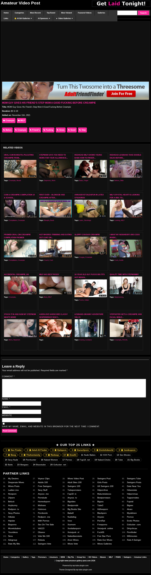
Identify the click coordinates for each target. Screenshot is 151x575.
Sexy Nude (11, 460)
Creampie (9, 120)
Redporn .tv (13, 509)
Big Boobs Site (74, 509)
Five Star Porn (104, 536)
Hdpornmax (132, 494)
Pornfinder (132, 532)
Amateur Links (140, 557)
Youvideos (13, 532)
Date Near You (134, 486)
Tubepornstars (74, 490)
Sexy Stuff (42, 490)
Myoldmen (132, 513)
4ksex (129, 509)
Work (53, 180)
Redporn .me (44, 517)
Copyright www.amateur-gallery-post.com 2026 (75, 561)
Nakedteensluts (75, 536)
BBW (63, 557)
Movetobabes (14, 528)
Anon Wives (73, 540)
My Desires (13, 478)
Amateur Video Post (20, 3)
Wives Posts (13, 486)
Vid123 (41, 528)
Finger (86, 180)
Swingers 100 (74, 486)
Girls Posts (102, 482)
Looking (117, 220)
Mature (103, 557)
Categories (15, 557)
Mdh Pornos (43, 521)
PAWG (118, 557)
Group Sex (81, 557)
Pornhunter (29, 460)
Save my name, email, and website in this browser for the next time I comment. (51, 426)
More (10, 340)
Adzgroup (12, 540)
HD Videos (92, 557)
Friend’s (36, 130)
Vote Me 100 (44, 536)
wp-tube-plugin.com (80, 566)
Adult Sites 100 (75, 482)
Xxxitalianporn (74, 528)
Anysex (100, 517)
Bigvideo (72, 501)
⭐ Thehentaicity (30, 455)
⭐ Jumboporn (127, 450)
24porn (11, 498)
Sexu (10, 536)
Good (73, 130)
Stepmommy (118, 297)
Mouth (19, 180)
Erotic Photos (133, 521)
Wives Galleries (104, 544)
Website (7, 415)
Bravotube (39, 464)
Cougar (81, 257)
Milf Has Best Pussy (49, 274)
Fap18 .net (83, 460)
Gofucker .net (58, 464)
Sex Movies (124, 455)
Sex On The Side (46, 524)
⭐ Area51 (69, 455)
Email (6, 407)
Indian (87, 300)
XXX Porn (106, 455)
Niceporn (12, 494)
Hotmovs (42, 509)
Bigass (100, 501)
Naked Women (49, 460)
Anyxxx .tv (72, 498)
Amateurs (53, 557)
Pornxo (130, 517)
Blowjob (46, 220)
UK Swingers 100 (105, 486)
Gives (61, 130)
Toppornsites (133, 498)
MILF (22, 120)
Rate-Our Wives (104, 540)
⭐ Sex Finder (14, 450)
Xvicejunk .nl (73, 532)
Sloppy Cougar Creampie (87, 235)
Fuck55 (100, 532)
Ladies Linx (13, 490)
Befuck (11, 501)
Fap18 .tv (72, 494)
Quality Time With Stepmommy (124, 274)
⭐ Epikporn (59, 450)
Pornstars (42, 557)
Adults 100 (43, 482)
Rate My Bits (14, 544)
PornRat (101, 521)
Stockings (87, 220)
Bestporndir (73, 505)
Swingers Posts (134, 482)
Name (6, 399)
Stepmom (47, 180)
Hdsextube (132, 490)
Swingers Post (104, 478)
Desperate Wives (16, 482)
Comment (8, 376)
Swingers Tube (134, 478)
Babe (81, 180)
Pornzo (67, 460)
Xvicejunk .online (105, 528)
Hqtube (11, 521)
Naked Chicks (102, 460)
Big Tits (71, 557)
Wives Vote (73, 544)
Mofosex (42, 505)
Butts (9, 464)
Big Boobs (133, 460)
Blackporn (102, 513)
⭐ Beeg (11, 455)
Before (8, 130)
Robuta (41, 540)
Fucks (81, 300)
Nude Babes (88, 455)
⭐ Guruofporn (80, 450)
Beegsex (22, 464)
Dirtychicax (132, 528)
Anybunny (12, 505)
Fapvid (130, 501)
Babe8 (71, 513)
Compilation (13, 220)
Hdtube (11, 517)
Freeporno (102, 524)
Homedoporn (44, 501)
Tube (119, 460)
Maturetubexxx (104, 494)
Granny (81, 340)
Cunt (51, 260)
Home (5, 557)
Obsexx (41, 532)
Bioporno (12, 524)
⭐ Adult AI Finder (37, 450)
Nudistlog (72, 517)
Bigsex (130, 505)
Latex (81, 220)
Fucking (49, 130)
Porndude (42, 498)
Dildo (122, 180)
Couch (46, 260)
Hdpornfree (102, 490)
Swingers (127, 557)
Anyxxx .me (43, 494)
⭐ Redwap (52, 455)
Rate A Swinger (134, 540)
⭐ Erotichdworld (103, 450)
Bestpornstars (103, 498)
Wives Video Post (76, 478)
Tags (33, 557)
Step (83, 130)
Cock (116, 260)
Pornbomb (43, 513)
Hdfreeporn (102, 509)
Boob (52, 220)
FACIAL (125, 340)
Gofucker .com (134, 524)
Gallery (26, 557)
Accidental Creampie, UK (16, 274)
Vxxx (70, 521)
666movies (132, 536)
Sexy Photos (14, 513)
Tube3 (100, 505)
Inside (121, 260)
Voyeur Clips (44, 478)
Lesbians (88, 340)
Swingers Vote (44, 544)
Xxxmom (72, 524)
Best (45, 297)
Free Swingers (44, 486)
